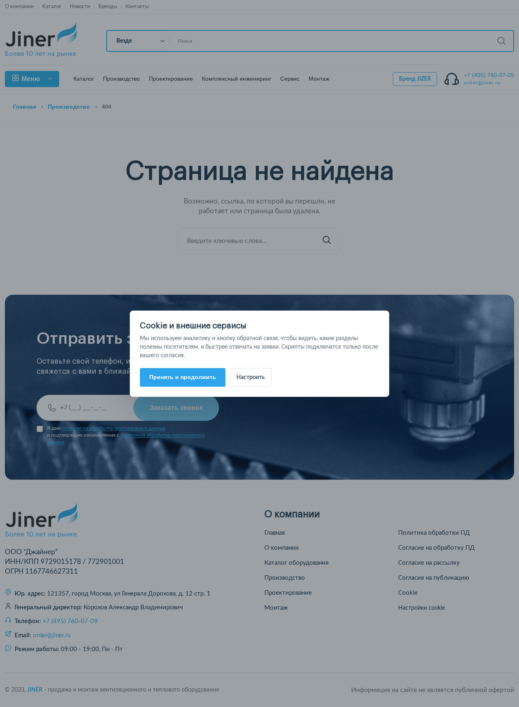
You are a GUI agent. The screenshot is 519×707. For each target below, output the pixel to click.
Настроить (250, 377)
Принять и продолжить (182, 377)
